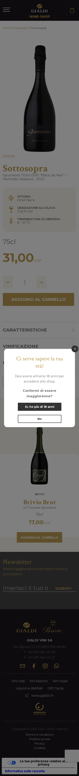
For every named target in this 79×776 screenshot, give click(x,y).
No (39, 419)
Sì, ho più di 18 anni (39, 407)
